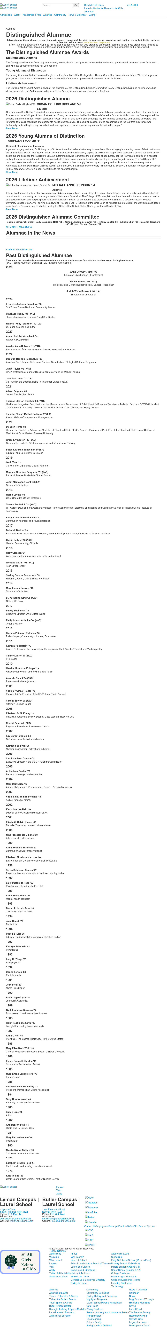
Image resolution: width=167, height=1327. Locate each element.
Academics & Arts (32, 14)
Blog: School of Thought (141, 1299)
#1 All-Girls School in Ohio (28, 1261)
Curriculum (116, 1256)
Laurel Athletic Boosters (61, 1312)
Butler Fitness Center (60, 1305)
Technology (117, 1286)
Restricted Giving (138, 1315)
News (132, 1296)
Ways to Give (136, 1318)
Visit (58, 1190)
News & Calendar (77, 14)
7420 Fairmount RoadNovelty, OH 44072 (53, 1210)
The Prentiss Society (139, 1312)
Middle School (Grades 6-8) (125, 1266)
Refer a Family (94, 1322)
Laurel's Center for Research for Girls (103, 8)
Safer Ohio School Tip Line (141, 1226)
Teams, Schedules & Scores (63, 1296)
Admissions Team (58, 1276)
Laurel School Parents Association (104, 1302)
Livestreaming (93, 1318)
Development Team (139, 1325)
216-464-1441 (57, 1214)
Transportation (93, 1315)
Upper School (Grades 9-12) (126, 1270)
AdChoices (121, 1226)
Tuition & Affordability (60, 1273)
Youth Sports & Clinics (60, 1302)
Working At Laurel (80, 1276)
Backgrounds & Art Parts (99, 1325)
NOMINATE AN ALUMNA (19, 227)
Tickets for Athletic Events (62, 1299)
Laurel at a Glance (80, 1266)
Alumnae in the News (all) (19, 249)
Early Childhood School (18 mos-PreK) (131, 1260)
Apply (59, 1193)
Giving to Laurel (79, 1283)
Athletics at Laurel (58, 1292)
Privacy (112, 1226)
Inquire (59, 1187)
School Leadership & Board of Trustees (91, 1263)
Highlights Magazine (96, 1299)
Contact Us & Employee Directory (88, 1279)
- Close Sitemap (57, 1250)
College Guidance (120, 1273)
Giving (92, 14)
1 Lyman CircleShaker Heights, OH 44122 (14, 1210)
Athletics (47, 14)
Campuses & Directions (83, 1270)
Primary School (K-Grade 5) (125, 1263)
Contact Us (90, 1226)
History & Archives (80, 1273)
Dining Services (94, 1309)
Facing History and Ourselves (101, 1296)
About (17, 14)
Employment (102, 1226)
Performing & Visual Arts (123, 1276)
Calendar (134, 1292)
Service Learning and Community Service (107, 1312)
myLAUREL (132, 5)
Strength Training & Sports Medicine (67, 1309)
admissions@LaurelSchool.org (15, 1218)
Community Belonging (97, 1292)
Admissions (6, 14)
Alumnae (88, 11)
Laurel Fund (135, 1309)
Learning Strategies (121, 1283)
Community (60, 14)
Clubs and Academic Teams (125, 1279)
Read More (12, 128)
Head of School (79, 1260)
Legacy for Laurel (138, 1322)
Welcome (54, 1256)
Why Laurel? (55, 1260)
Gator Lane (92, 1305)
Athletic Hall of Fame (60, 1315)
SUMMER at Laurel (94, 5)
